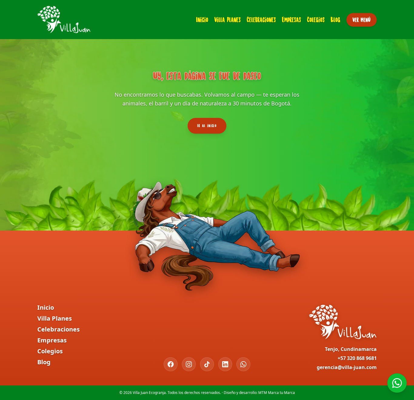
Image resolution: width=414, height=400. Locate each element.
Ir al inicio (207, 125)
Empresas (291, 19)
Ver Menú (361, 19)
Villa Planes (227, 19)
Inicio (202, 19)
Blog (335, 19)
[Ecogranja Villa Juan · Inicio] (64, 19)
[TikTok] (207, 364)
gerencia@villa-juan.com (347, 367)
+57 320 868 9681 (357, 358)
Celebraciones (261, 19)
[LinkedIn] (225, 364)
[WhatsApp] (243, 364)
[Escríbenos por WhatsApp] (397, 383)
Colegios (316, 19)
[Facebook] (170, 364)
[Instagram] (188, 364)
